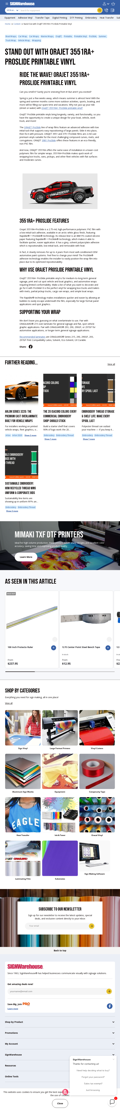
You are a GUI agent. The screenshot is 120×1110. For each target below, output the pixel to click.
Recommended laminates (32, 336)
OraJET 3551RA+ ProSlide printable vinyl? (62, 108)
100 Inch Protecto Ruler (20, 647)
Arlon (8, 435)
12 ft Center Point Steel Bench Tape (81, 647)
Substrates (60, 879)
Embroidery (49, 435)
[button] (113, 4)
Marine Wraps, (47, 36)
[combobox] (53, 10)
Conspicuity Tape (97, 791)
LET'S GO (109, 991)
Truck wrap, (11, 40)
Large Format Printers (60, 748)
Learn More (26, 556)
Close (60, 1103)
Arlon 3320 (17, 435)
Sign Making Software (95, 874)
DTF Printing (76, 17)
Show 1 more (50, 439)
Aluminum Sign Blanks (23, 791)
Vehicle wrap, (24, 40)
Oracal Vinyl (97, 835)
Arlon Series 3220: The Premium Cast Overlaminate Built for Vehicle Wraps (21, 416)
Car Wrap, (22, 36)
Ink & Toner (60, 835)
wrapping (36, 40)
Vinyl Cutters (97, 748)
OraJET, (59, 36)
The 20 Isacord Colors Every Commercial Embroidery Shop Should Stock (60, 416)
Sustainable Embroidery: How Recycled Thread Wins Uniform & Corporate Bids (20, 488)
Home (7, 24)
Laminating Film (23, 879)
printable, (68, 36)
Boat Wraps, (11, 36)
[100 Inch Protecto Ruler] (31, 617)
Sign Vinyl (23, 748)
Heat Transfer (23, 835)
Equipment (60, 791)
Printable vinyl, (80, 36)
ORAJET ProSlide (32, 127)
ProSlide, (93, 36)
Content (16, 24)
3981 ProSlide (49, 140)
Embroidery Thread (65, 435)
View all (111, 364)
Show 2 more (30, 435)
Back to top (60, 950)
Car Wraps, (34, 36)
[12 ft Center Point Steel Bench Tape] (86, 617)
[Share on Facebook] (30, 346)
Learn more (13, 1008)
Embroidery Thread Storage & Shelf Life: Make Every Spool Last (98, 416)
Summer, (103, 36)
